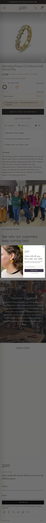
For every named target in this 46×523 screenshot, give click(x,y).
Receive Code (34, 270)
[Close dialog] (44, 247)
